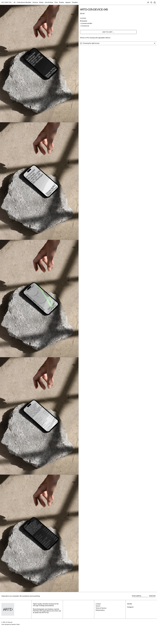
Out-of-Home (49, 2)
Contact (98, 604)
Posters (61, 2)
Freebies (75, 2)
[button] (151, 2)
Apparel (68, 2)
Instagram (130, 607)
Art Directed (9, 622)
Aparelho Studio (15, 624)
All (14, 2)
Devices (35, 2)
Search (98, 606)
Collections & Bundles (24, 2)
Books (41, 2)
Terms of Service (101, 608)
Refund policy (100, 610)
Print (56, 2)
